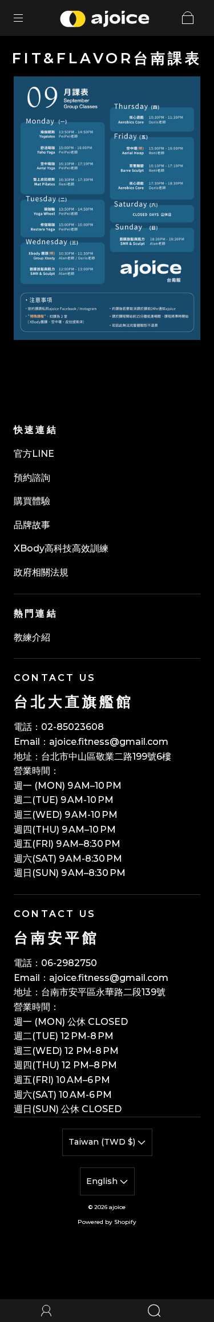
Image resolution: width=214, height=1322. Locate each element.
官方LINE (34, 453)
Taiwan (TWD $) (103, 1142)
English (103, 1181)
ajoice (117, 1207)
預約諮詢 (32, 477)
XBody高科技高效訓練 (61, 548)
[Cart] (187, 17)
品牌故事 (32, 525)
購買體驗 (32, 501)
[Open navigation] (26, 17)
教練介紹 (32, 637)
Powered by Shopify (107, 1222)
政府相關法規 (41, 572)
